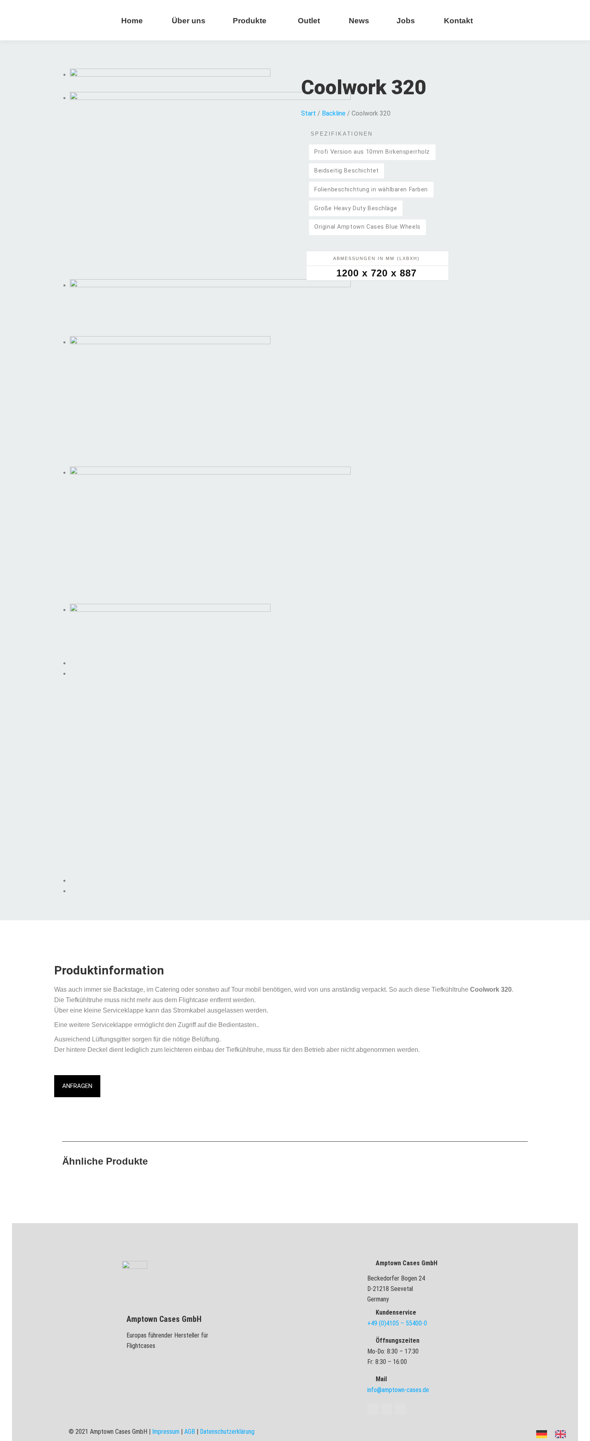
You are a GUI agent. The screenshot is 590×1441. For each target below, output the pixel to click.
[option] (562, 1434)
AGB (189, 1431)
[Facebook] (372, 1409)
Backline (334, 113)
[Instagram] (400, 1409)
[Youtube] (386, 1409)
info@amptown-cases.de (398, 1390)
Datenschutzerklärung (227, 1431)
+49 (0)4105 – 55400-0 (397, 1323)
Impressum (165, 1431)
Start (308, 113)
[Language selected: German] (555, 1433)
